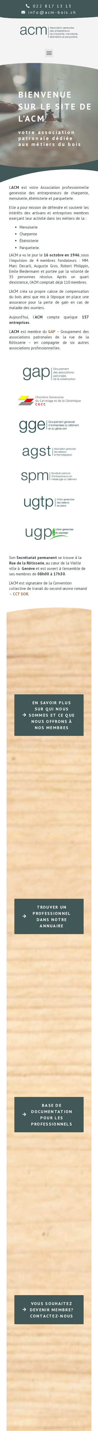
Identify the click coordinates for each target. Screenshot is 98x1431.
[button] (49, 53)
